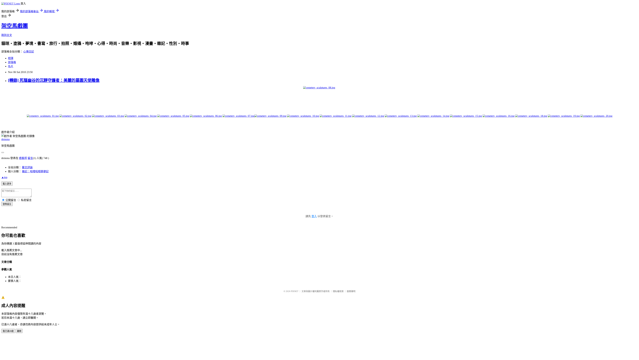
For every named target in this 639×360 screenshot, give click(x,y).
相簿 (10, 58)
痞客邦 (23, 158)
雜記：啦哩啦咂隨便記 (35, 171)
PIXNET (294, 291)
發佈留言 (7, 204)
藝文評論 (27, 167)
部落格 (12, 62)
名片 (10, 66)
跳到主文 (6, 35)
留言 (30, 158)
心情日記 (28, 51)
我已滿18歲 (8, 331)
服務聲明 (351, 291)
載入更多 (7, 183)
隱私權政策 (338, 291)
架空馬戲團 (14, 26)
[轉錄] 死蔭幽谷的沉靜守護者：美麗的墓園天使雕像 (54, 80)
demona (5, 139)
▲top (4, 177)
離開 (19, 331)
